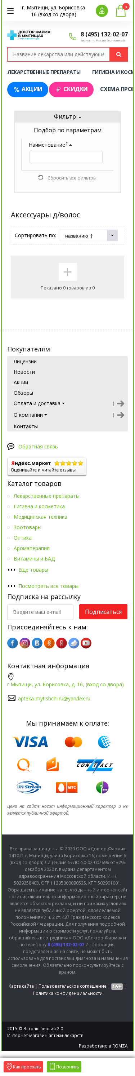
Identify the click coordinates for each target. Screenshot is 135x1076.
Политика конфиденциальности (68, 993)
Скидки (75, 89)
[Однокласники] (49, 643)
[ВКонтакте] (37, 643)
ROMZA (120, 1046)
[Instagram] (24, 643)
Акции (32, 89)
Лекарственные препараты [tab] (44, 71)
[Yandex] (61, 643)
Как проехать (27, 1067)
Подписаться (103, 612)
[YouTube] (86, 643)
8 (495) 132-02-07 (104, 34)
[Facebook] (12, 643)
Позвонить (67, 1067)
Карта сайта (21, 986)
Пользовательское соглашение (73, 986)
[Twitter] (73, 643)
